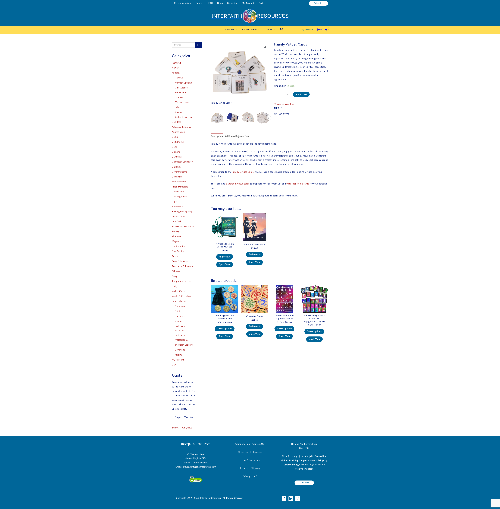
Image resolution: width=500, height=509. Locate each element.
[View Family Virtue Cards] (217, 117)
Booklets (176, 122)
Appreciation (178, 132)
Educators (179, 316)
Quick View (224, 264)
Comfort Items (179, 172)
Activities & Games (181, 127)
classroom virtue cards (237, 184)
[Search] (198, 45)
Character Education (182, 162)
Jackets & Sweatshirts (183, 226)
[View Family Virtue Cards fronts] (247, 117)
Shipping (255, 468)
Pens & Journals (180, 261)
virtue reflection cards (297, 184)
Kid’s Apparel (181, 88)
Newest (175, 68)
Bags (174, 147)
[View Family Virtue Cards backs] (262, 117)
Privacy (246, 476)
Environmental (179, 181)
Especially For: (179, 301)
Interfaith (177, 221)
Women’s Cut (181, 102)
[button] (190, 3)
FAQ (210, 3)
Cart (260, 3)
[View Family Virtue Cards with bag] (232, 117)
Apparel (176, 73)
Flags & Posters (180, 187)
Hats (176, 107)
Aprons (178, 112)
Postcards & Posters (182, 266)
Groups (178, 321)
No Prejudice (178, 246)
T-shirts (178, 77)
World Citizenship (181, 296)
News (220, 3)
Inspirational (178, 216)
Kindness (176, 236)
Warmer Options (183, 83)
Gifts (174, 201)
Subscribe (232, 3)
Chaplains (179, 306)
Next (269, 118)
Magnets (176, 241)
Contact (200, 3)
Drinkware (177, 177)
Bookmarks (178, 142)
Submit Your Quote (182, 428)
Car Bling (177, 157)
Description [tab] (217, 136)
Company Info (181, 3)
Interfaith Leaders (183, 345)
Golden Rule (178, 191)
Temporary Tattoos (182, 281)
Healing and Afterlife (182, 211)
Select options (224, 328)
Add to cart (301, 94)
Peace (175, 256)
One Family (178, 251)
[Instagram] (297, 498)
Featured (176, 63)
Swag (174, 276)
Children (176, 167)
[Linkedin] (290, 498)
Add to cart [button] (224, 257)
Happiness (177, 206)
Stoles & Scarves (183, 117)
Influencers (256, 452)
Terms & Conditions (250, 460)
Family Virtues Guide (243, 172)
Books (175, 137)
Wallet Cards (178, 291)
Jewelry (175, 231)
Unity (174, 286)
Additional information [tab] (237, 136)
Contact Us (258, 444)
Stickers (176, 271)
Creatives (243, 452)
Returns (244, 468)
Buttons (176, 152)
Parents (178, 355)
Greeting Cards (179, 196)
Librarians (179, 350)
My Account (248, 3)
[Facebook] (284, 498)
